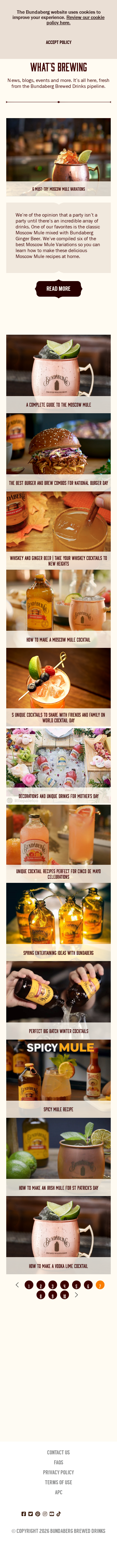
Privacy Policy (58, 1472)
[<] (17, 1284)
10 (64, 1295)
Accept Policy (58, 42)
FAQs (58, 1462)
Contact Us (58, 1452)
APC (58, 1492)
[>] (76, 1294)
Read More (58, 288)
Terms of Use (58, 1482)
